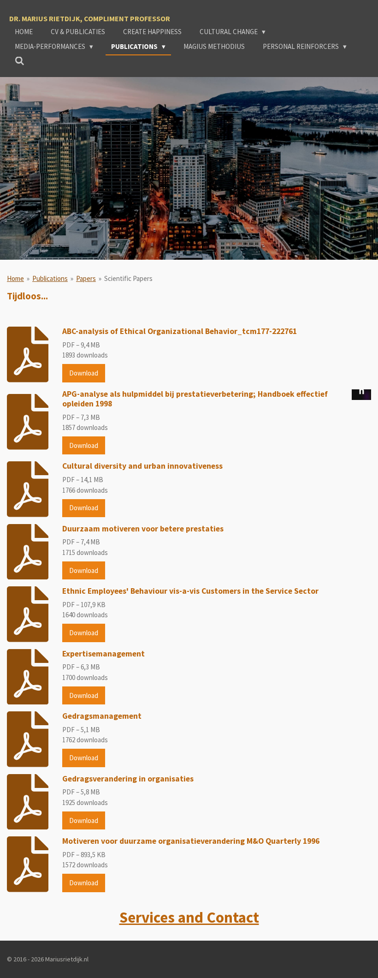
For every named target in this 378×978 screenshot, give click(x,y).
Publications (50, 278)
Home (15, 278)
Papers (86, 278)
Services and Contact (189, 917)
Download (83, 373)
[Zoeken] (19, 61)
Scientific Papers (128, 278)
